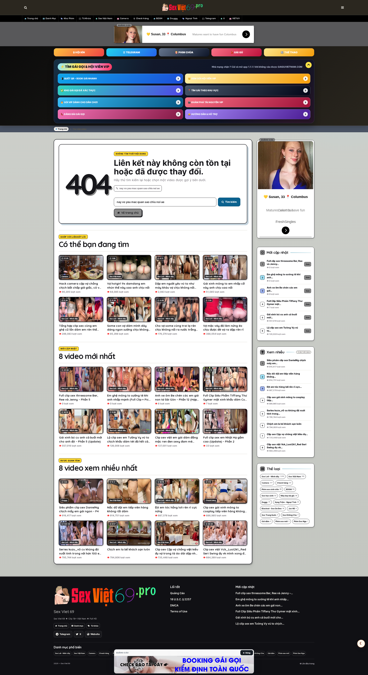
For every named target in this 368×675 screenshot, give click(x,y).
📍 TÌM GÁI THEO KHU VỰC (203, 90)
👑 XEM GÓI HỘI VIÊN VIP (202, 78)
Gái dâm (266, 521)
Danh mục (78, 626)
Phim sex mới (282, 521)
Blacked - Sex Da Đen (273, 508)
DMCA (174, 605)
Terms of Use (178, 611)
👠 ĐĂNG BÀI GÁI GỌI (73, 114)
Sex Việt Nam (105, 18)
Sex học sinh (269, 495)
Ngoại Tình (191, 18)
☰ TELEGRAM (131, 52)
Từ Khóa (86, 18)
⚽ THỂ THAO (289, 52)
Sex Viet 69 (64, 611)
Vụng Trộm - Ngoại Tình (287, 502)
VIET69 (236, 18)
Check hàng (142, 18)
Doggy (174, 18)
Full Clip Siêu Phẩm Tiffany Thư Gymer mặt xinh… (268, 611)
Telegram (210, 18)
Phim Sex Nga (301, 521)
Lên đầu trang (307, 663)
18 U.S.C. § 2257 (180, 599)
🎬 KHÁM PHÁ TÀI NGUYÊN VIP (205, 102)
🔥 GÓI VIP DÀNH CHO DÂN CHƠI (79, 102)
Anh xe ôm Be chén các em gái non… (259, 605)
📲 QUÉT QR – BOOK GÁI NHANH (79, 78)
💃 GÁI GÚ (236, 52)
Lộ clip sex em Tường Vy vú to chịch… (260, 623)
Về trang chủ (130, 212)
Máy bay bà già (289, 495)
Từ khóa (94, 626)
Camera (124, 18)
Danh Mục (51, 18)
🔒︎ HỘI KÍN (79, 52)
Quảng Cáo (177, 593)
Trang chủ (32, 18)
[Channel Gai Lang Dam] (184, 664)
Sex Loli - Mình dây (273, 476)
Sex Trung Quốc (270, 515)
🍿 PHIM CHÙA (184, 52)
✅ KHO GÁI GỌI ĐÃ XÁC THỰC (78, 90)
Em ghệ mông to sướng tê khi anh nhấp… (262, 599)
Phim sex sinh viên (272, 489)
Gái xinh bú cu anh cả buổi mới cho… (259, 617)
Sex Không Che (290, 515)
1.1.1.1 (251, 66)
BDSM (159, 18)
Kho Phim (69, 18)
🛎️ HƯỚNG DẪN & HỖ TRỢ (203, 114)
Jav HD (292, 508)
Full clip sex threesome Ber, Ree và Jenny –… (264, 593)
